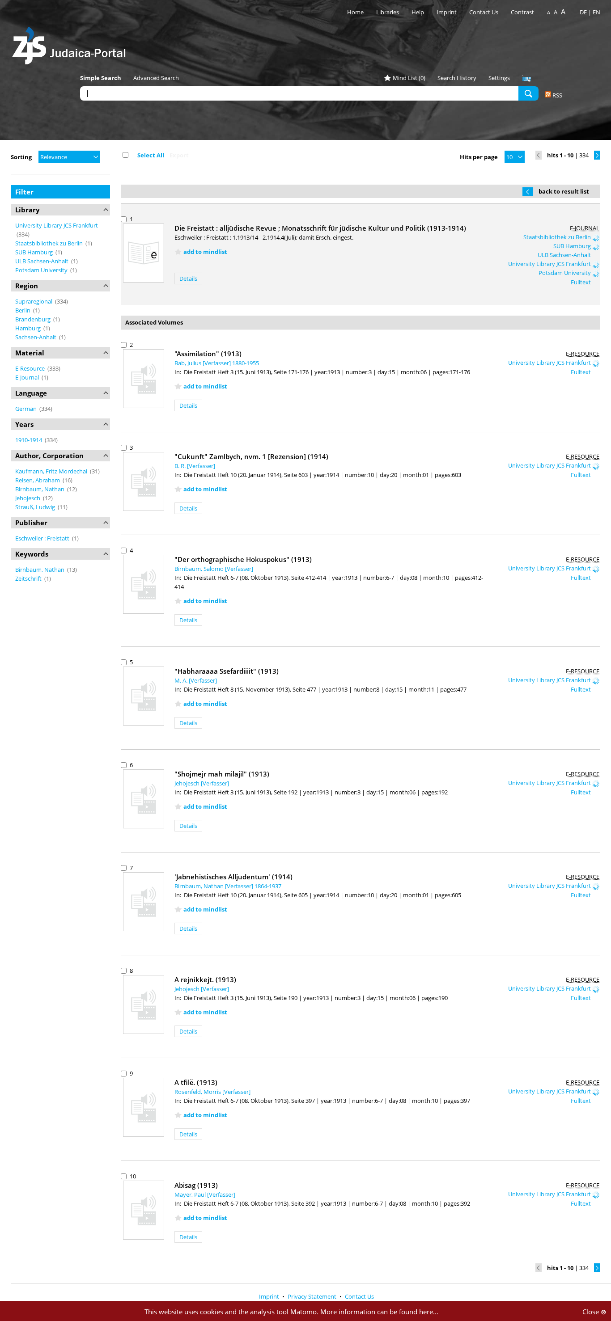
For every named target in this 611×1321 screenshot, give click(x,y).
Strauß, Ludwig (35, 507)
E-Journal (27, 377)
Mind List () (409, 78)
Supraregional (34, 301)
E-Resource (30, 368)
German (26, 409)
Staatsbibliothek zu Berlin (49, 243)
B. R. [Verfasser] (194, 466)
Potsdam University (42, 270)
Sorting (21, 157)
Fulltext (581, 282)
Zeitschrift (29, 578)
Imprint (447, 12)
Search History (456, 78)
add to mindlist (205, 252)
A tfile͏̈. (195, 1082)
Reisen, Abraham (38, 480)
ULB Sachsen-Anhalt (42, 261)
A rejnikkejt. (205, 979)
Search (528, 93)
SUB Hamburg (34, 252)
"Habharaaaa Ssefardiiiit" (226, 671)
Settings (499, 78)
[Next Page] (597, 155)
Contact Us (484, 12)
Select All (150, 155)
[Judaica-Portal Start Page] (71, 43)
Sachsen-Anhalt (36, 337)
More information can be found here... (379, 1311)
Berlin (23, 310)
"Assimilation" (208, 353)
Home (355, 12)
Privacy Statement (313, 1296)
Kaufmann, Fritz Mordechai (52, 471)
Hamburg (28, 328)
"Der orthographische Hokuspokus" (243, 559)
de (583, 12)
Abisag (196, 1185)
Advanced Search (156, 78)
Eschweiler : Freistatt (43, 538)
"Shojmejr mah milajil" (221, 773)
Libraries (387, 12)
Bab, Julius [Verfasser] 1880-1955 (216, 363)
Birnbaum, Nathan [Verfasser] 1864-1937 (227, 886)
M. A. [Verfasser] (195, 680)
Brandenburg (33, 319)
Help (418, 12)
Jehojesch (28, 498)
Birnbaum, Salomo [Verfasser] (213, 569)
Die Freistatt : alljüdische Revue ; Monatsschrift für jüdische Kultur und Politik (320, 228)
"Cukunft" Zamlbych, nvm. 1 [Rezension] (251, 456)
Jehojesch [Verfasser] (201, 783)
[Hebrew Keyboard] (526, 78)
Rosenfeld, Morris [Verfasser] (212, 1092)
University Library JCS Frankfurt (56, 225)
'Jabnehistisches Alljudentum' (233, 876)
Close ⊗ (594, 1311)
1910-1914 (29, 440)
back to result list (564, 191)
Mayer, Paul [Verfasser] (204, 1194)
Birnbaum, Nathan (40, 489)
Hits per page (479, 157)
